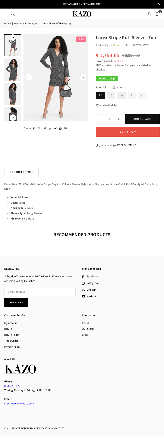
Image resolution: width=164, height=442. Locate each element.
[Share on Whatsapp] (60, 128)
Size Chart (121, 87)
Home (7, 23)
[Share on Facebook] (34, 128)
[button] (157, 14)
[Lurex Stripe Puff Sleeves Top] (12, 45)
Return (8, 329)
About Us (87, 323)
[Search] (13, 14)
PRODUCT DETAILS (21, 172)
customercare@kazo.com (19, 403)
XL (142, 95)
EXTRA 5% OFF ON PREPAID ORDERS (82, 4)
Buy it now (128, 132)
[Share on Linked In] (50, 128)
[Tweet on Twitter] (39, 128)
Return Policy (11, 335)
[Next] (83, 77)
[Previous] (29, 77)
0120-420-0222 (12, 386)
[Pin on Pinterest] (44, 128)
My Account (11, 323)
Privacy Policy (12, 347)
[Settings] (149, 14)
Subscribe (16, 302)
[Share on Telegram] (55, 128)
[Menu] (5, 14)
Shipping (130, 65)
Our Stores (88, 329)
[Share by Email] (66, 128)
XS (100, 95)
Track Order (11, 341)
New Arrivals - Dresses (25, 23)
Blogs (85, 335)
